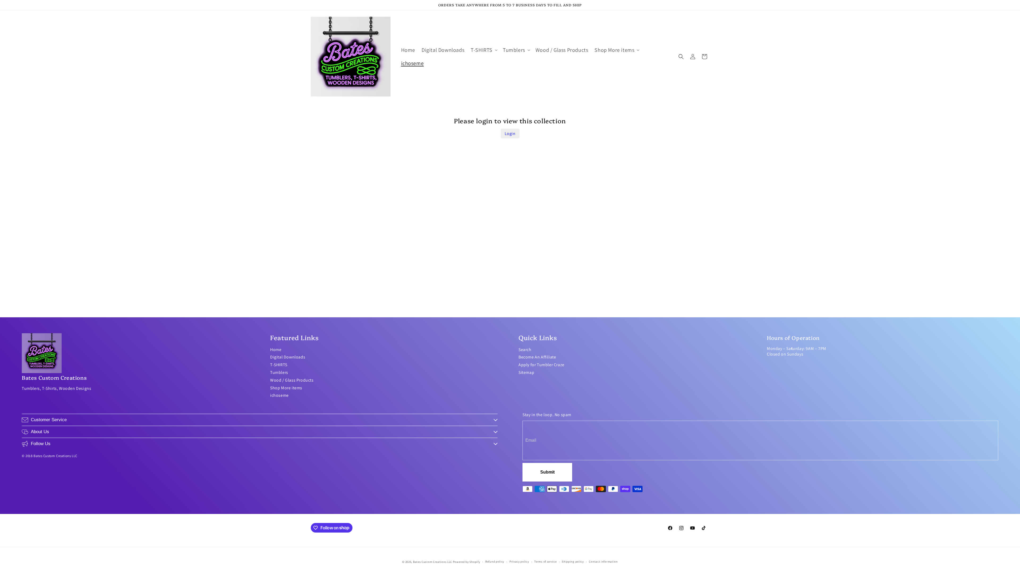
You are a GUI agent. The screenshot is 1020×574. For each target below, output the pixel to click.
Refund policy (494, 561)
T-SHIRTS (278, 365)
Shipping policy (573, 561)
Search (525, 349)
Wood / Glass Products (292, 380)
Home (275, 349)
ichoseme (279, 395)
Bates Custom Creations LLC (433, 562)
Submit (547, 472)
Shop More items (286, 388)
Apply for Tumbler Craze (541, 365)
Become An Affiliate (537, 357)
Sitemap (526, 372)
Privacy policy (519, 561)
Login (510, 133)
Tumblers (279, 372)
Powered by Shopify (466, 562)
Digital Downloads (287, 357)
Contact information (603, 561)
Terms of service (545, 561)
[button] (484, 50)
